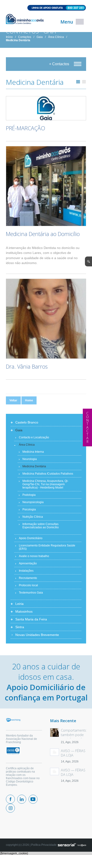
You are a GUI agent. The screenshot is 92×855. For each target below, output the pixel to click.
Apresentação (28, 563)
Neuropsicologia (33, 502)
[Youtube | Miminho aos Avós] (33, 799)
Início (9, 37)
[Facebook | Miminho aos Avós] (10, 799)
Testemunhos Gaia (31, 592)
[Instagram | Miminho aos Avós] (10, 808)
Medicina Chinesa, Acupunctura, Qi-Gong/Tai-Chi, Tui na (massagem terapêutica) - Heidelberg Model (45, 484)
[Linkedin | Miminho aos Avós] (21, 799)
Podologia (29, 495)
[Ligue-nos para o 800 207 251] (46, 8)
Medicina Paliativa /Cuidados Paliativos (47, 473)
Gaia (40, 37)
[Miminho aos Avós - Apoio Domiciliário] (25, 19)
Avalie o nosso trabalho (34, 556)
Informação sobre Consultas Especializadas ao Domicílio (40, 525)
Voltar (13, 400)
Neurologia (29, 459)
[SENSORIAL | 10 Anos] (72, 845)
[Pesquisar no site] (88, 261)
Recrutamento (28, 578)
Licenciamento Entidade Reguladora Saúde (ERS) (47, 547)
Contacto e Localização (34, 437)
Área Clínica (56, 37)
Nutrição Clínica (32, 516)
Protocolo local (28, 585)
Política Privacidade (44, 845)
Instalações (26, 570)
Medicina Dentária (18, 40)
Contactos (24, 37)
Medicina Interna (33, 451)
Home (29, 400)
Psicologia (29, 509)
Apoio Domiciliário (30, 538)
